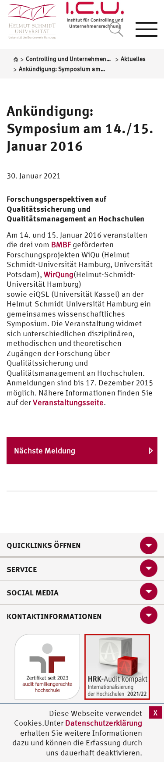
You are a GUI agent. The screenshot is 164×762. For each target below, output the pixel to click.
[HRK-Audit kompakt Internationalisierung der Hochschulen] (117, 665)
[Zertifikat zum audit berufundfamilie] (47, 665)
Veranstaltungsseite (68, 402)
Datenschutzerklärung (103, 722)
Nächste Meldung (44, 450)
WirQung (58, 274)
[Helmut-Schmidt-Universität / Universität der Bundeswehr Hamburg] (28, 19)
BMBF (62, 244)
